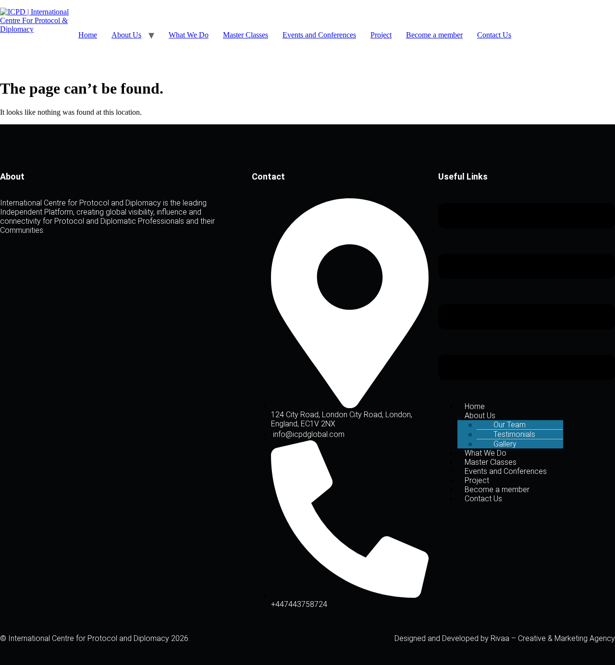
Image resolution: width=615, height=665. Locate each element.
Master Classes (245, 35)
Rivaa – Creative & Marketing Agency (553, 638)
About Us (126, 35)
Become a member (434, 35)
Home (87, 35)
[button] (526, 293)
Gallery (505, 443)
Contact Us (494, 35)
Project (381, 35)
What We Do (189, 35)
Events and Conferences (319, 35)
